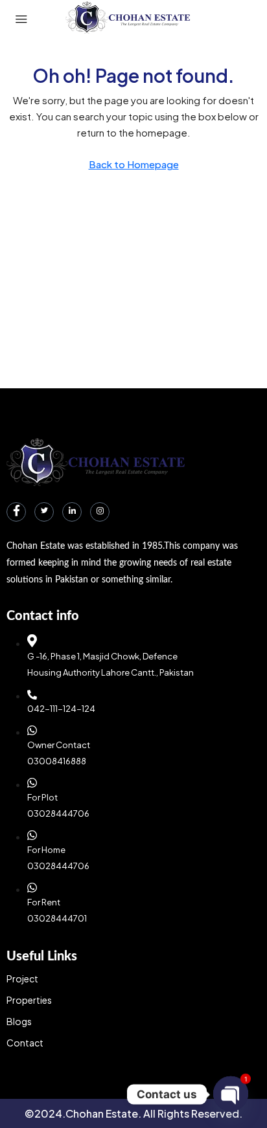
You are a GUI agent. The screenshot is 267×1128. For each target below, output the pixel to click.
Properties (29, 1000)
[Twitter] (44, 512)
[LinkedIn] (72, 512)
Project (22, 978)
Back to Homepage (134, 164)
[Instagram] (100, 512)
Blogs (19, 1021)
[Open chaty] (230, 1093)
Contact (24, 1042)
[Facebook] (16, 512)
